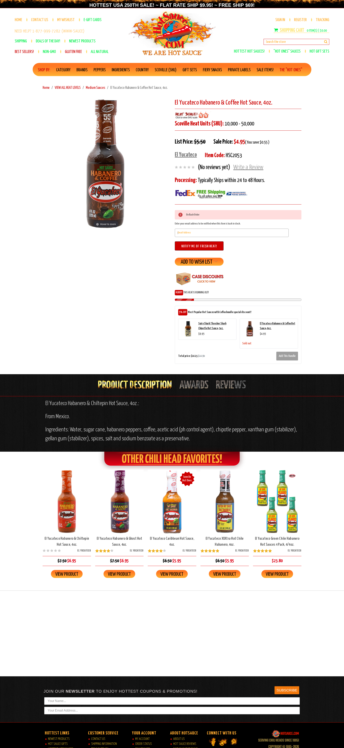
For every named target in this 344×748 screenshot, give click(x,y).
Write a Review (248, 167)
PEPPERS (100, 70)
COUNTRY (142, 70)
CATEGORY (63, 70)
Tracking (322, 20)
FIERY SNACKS (212, 70)
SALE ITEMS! (265, 70)
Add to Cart (67, 505)
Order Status (143, 744)
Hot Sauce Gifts (58, 744)
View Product (66, 574)
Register (300, 20)
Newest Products (59, 739)
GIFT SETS (190, 70)
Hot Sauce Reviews (184, 744)
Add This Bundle (287, 355)
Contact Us (39, 20)
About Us (179, 739)
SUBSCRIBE (287, 690)
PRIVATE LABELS (239, 70)
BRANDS (82, 70)
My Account (142, 739)
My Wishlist (66, 20)
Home (18, 20)
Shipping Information (104, 744)
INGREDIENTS (121, 70)
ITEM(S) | (317, 30)
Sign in (280, 20)
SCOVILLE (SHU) (166, 70)
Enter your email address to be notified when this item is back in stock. (208, 223)
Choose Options (277, 505)
